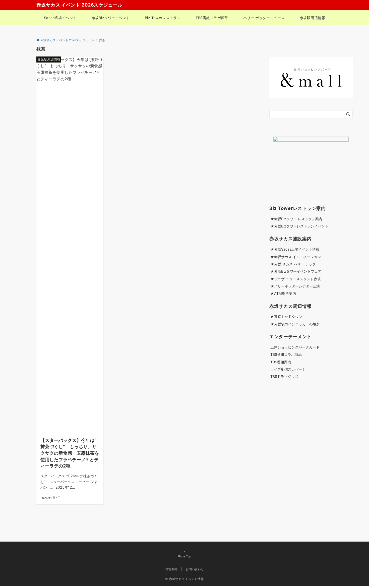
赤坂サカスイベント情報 (186, 579)
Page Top (184, 556)
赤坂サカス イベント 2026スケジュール (79, 5)
